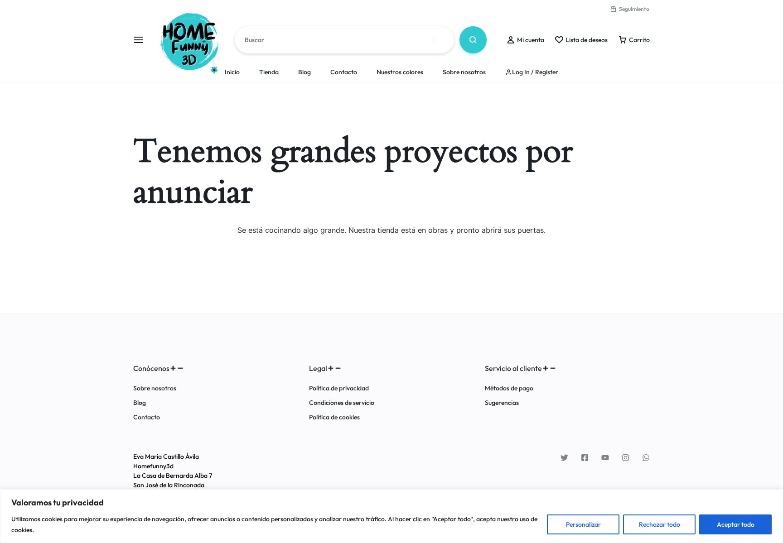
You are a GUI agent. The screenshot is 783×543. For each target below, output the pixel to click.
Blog (304, 72)
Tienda (269, 72)
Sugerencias (502, 403)
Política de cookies (334, 417)
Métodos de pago (509, 388)
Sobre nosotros (464, 72)
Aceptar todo (735, 524)
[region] (391, 516)
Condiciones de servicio (341, 403)
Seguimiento (634, 8)
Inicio (232, 72)
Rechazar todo (659, 524)
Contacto (343, 72)
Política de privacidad (339, 388)
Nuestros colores (400, 72)
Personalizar (583, 524)
